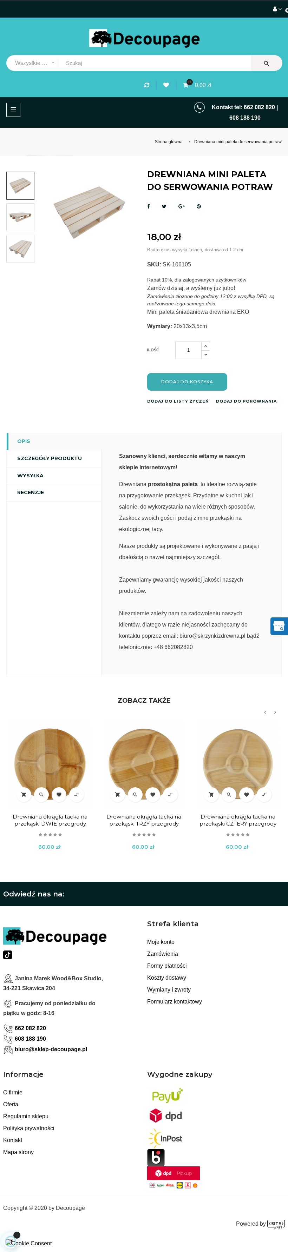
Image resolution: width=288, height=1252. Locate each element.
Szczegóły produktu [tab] (49, 458)
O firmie (12, 1092)
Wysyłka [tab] (30, 475)
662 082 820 (259, 107)
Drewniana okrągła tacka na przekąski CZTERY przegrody (237, 820)
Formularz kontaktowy (174, 1002)
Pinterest (199, 206)
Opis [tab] (23, 441)
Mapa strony (18, 1152)
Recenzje (30, 492)
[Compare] (148, 85)
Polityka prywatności (28, 1128)
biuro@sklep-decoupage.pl (51, 1049)
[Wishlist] (167, 85)
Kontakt (12, 1140)
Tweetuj (164, 206)
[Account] (277, 9)
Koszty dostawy (166, 978)
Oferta (10, 1104)
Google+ (181, 206)
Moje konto (161, 942)
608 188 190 (245, 118)
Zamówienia (162, 954)
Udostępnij (148, 206)
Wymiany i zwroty (169, 990)
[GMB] (279, 625)
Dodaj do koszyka (187, 381)
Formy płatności (167, 966)
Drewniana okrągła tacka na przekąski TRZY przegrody (143, 820)
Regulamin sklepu (25, 1116)
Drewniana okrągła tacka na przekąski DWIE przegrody (50, 820)
